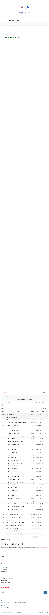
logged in (23, 399)
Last (41, 534)
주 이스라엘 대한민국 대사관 (7, 578)
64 (20, 534)
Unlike (5, 394)
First (8, 534)
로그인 (2, 550)
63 (18, 534)
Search (35, 536)
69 (33, 534)
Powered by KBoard (5, 539)
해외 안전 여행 (4, 585)
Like (4, 392)
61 (13, 534)
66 (25, 534)
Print (44, 392)
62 (15, 534)
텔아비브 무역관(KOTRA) (6, 582)
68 (31, 534)
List (3, 405)
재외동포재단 (4, 580)
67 (28, 534)
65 (23, 534)
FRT (47, 612)
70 (36, 534)
